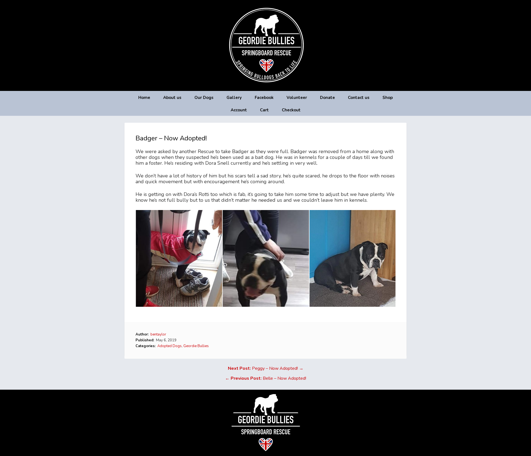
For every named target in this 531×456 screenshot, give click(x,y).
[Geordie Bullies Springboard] (265, 86)
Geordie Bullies (196, 346)
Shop (387, 97)
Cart (264, 110)
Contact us (358, 97)
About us (172, 97)
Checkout (291, 110)
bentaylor (158, 334)
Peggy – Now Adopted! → (265, 368)
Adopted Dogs (169, 346)
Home (144, 97)
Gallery (234, 97)
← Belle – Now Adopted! (265, 378)
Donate (327, 97)
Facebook (264, 97)
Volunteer (297, 97)
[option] (179, 258)
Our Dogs (204, 97)
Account (239, 110)
